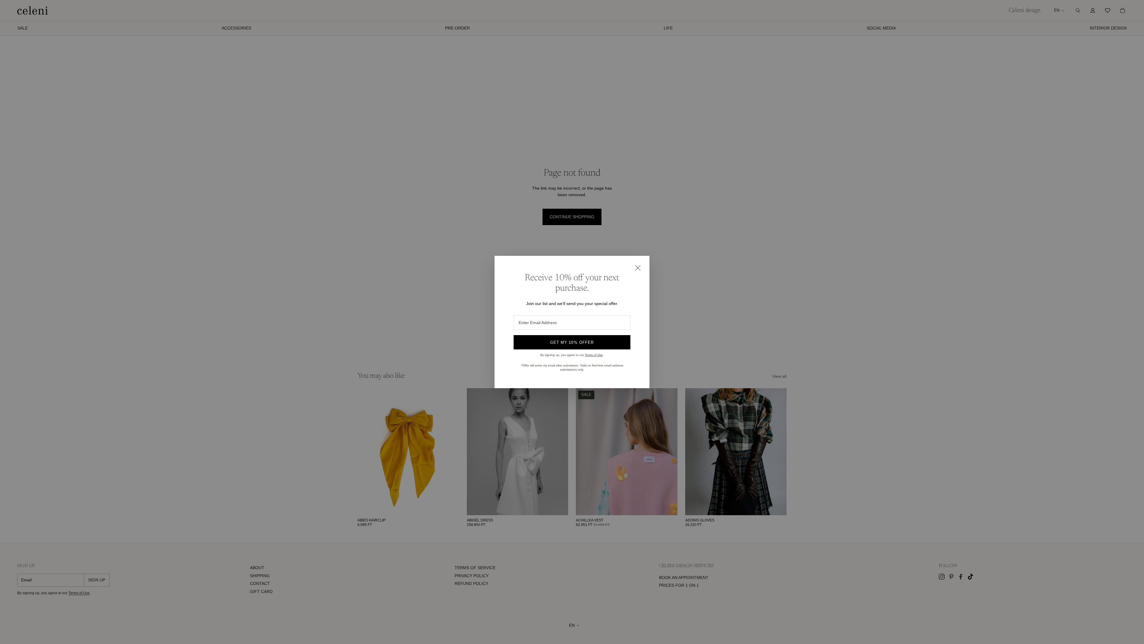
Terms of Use (594, 355)
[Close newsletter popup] (637, 267)
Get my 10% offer (572, 342)
